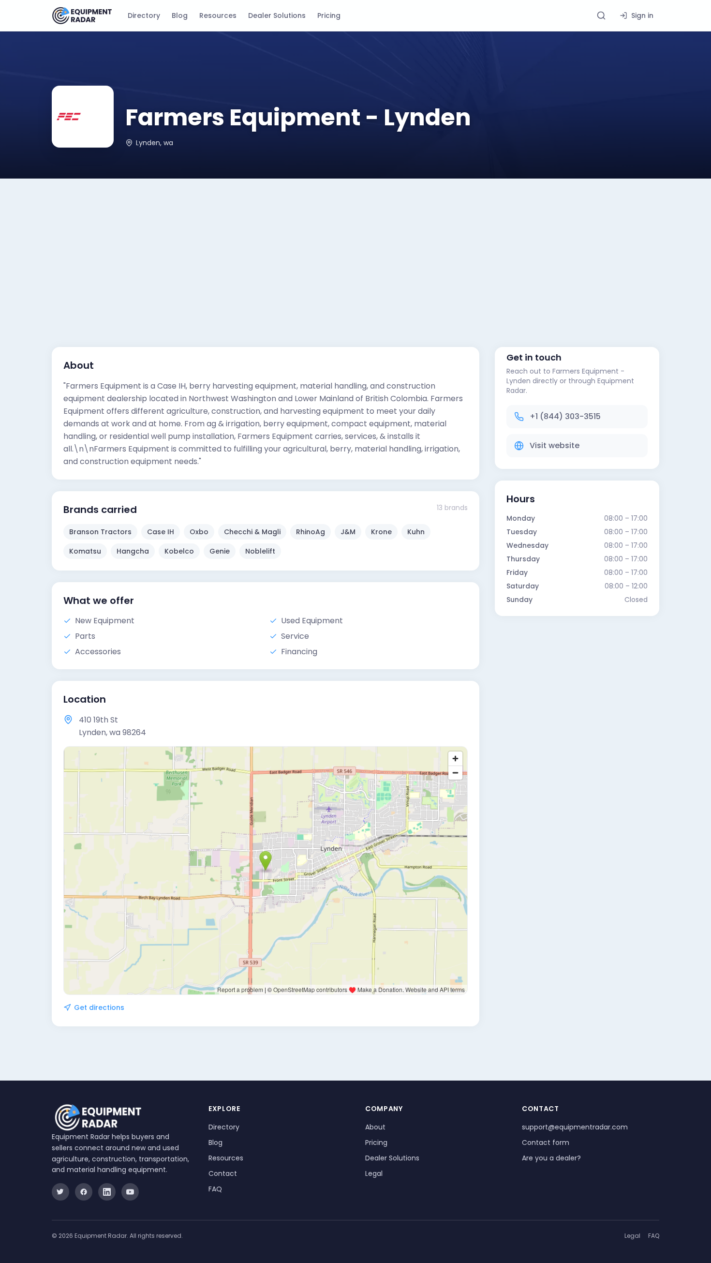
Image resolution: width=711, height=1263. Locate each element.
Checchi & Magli (252, 532)
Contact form (545, 1142)
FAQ (215, 1189)
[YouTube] (130, 1192)
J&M (348, 532)
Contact (222, 1173)
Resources (218, 15)
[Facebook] (83, 1192)
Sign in (642, 15)
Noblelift (260, 551)
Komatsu (85, 551)
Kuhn (416, 532)
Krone (381, 532)
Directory (144, 15)
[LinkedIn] (107, 1192)
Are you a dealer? (551, 1158)
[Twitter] (60, 1192)
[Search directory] (601, 15)
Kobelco (179, 551)
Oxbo (199, 532)
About (375, 1127)
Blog (180, 15)
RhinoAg (310, 532)
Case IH (160, 532)
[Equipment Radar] (82, 16)
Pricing (329, 15)
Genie (219, 551)
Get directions (99, 1007)
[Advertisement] (355, 251)
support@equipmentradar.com (575, 1127)
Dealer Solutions (277, 15)
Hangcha (133, 551)
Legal (374, 1173)
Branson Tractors (100, 532)
